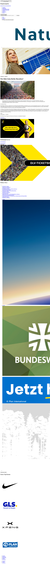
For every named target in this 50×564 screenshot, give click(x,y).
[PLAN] (10, 554)
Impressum (4, 556)
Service (3, 12)
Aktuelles (3, 7)
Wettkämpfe (4, 8)
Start (3, 17)
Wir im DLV (4, 11)
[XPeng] (10, 534)
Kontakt (3, 555)
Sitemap (3, 558)
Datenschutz (4, 557)
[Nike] (10, 495)
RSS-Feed (4, 559)
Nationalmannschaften (5, 9)
